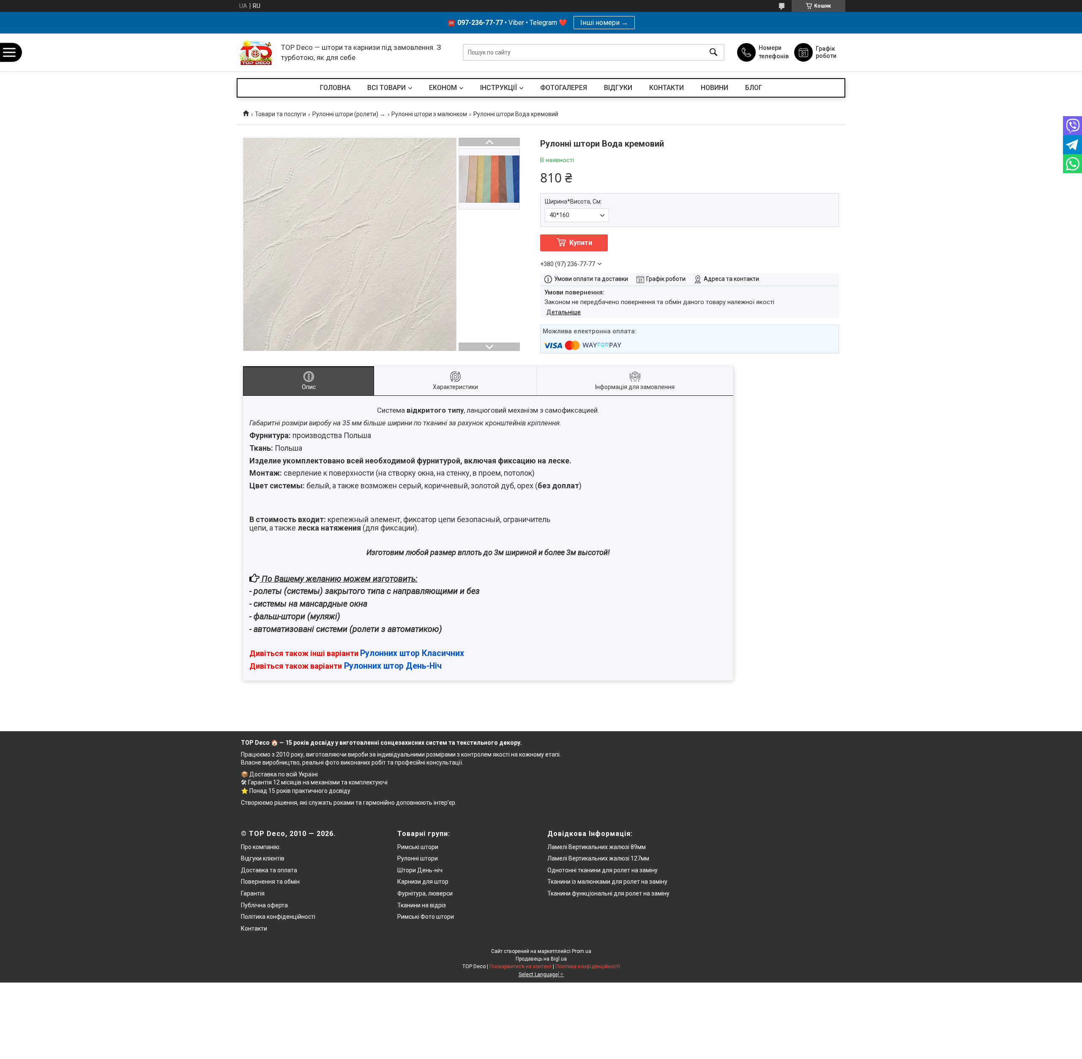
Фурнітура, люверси (425, 893)
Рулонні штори (417, 858)
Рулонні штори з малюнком (429, 114)
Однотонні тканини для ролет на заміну (602, 870)
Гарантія (253, 893)
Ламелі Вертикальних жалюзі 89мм (596, 847)
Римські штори (417, 847)
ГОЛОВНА (335, 88)
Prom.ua (581, 951)
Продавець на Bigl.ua (541, 959)
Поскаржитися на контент (520, 966)
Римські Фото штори (425, 916)
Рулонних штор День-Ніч (393, 666)
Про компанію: (261, 847)
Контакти (254, 928)
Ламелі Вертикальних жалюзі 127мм (598, 858)
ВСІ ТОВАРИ (386, 88)
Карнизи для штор (422, 881)
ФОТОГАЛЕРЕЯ (563, 88)
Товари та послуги (280, 114)
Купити (580, 243)
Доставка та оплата (269, 870)
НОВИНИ (714, 88)
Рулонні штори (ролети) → (348, 114)
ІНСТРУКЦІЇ (498, 88)
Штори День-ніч (420, 870)
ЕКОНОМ (443, 88)
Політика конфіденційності (278, 916)
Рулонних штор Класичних (412, 653)
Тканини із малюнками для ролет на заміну (607, 881)
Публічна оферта (264, 905)
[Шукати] (713, 52)
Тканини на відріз (421, 905)
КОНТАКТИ (666, 88)
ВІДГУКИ (618, 88)
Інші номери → (604, 23)
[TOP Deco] (257, 52)
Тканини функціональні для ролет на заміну (608, 893)
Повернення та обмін (270, 881)
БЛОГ (753, 88)
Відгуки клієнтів (262, 858)
